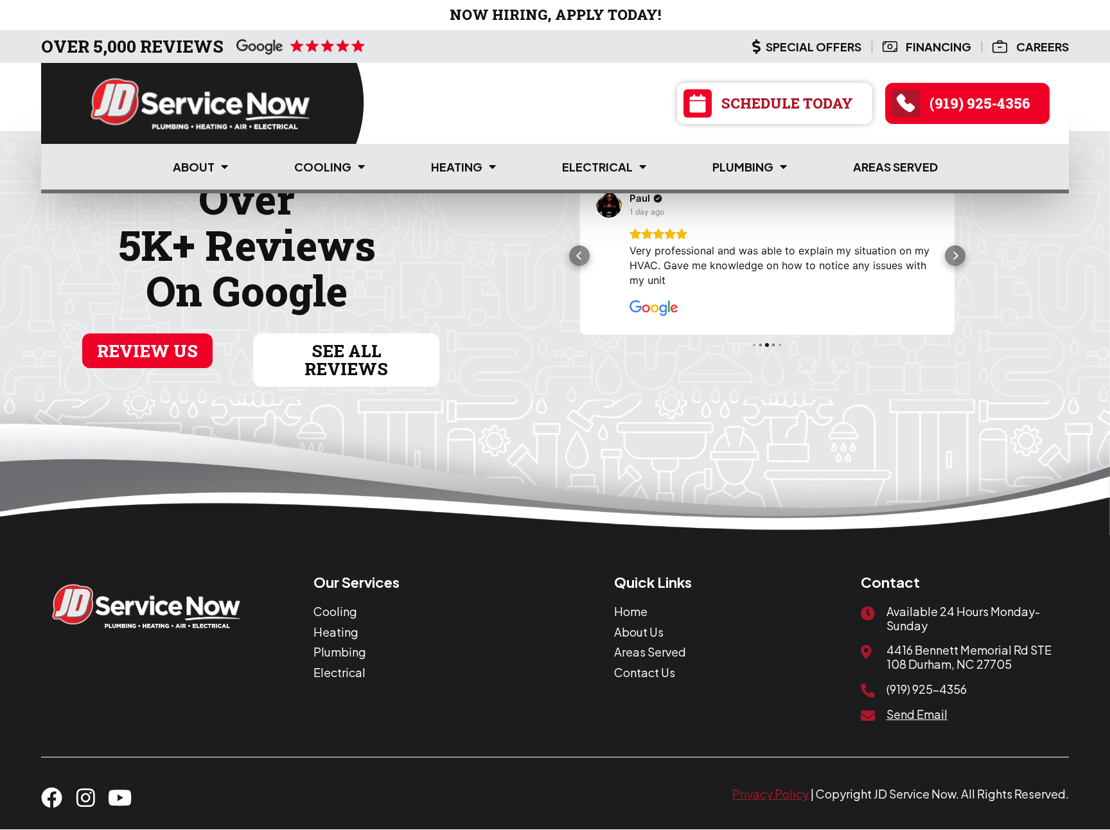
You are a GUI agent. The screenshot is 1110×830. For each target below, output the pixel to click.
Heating (456, 166)
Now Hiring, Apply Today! (555, 14)
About (194, 166)
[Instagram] (85, 797)
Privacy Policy (770, 793)
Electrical (597, 166)
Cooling (322, 166)
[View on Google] (609, 205)
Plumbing (742, 166)
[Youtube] (119, 797)
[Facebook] (51, 797)
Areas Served (895, 166)
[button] (579, 255)
